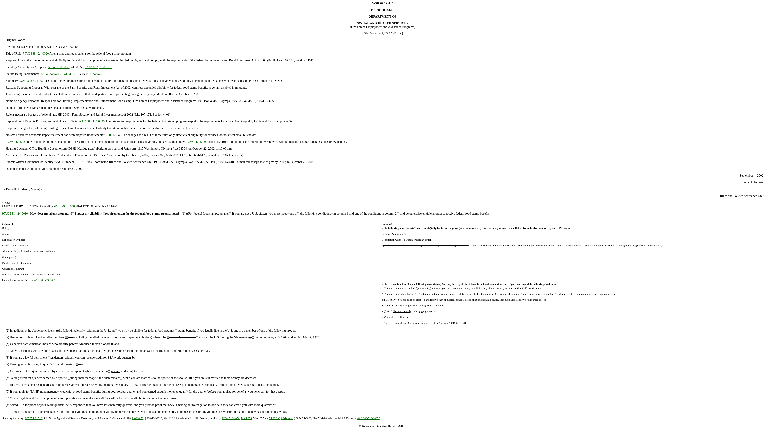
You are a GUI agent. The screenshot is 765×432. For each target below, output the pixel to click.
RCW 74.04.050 (58, 67)
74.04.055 (70, 74)
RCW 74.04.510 (33, 418)
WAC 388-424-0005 (45, 280)
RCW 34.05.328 (16, 141)
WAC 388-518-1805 (368, 418)
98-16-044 (287, 418)
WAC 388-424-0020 (36, 53)
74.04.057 (91, 67)
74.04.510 (105, 67)
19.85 (108, 135)
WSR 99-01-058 (64, 206)
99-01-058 (137, 418)
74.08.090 (274, 418)
